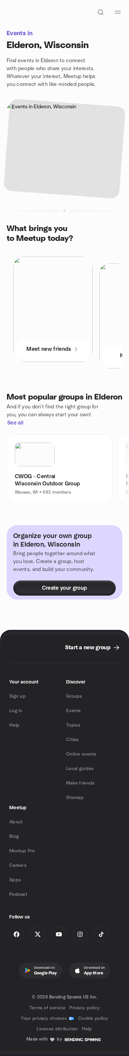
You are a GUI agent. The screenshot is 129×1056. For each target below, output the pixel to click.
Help (14, 725)
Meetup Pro (22, 851)
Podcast (18, 894)
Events (73, 710)
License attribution (57, 1029)
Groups (74, 696)
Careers (17, 865)
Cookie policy (93, 1018)
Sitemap (75, 797)
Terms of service (47, 1008)
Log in (15, 710)
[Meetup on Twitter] (37, 934)
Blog (14, 836)
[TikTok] (101, 934)
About (15, 822)
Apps (15, 880)
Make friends (80, 783)
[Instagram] (80, 934)
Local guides (80, 768)
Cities (72, 739)
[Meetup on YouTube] (59, 934)
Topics (73, 725)
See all (15, 422)
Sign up (17, 696)
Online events (81, 754)
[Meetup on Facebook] (16, 934)
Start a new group (87, 647)
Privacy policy (84, 1008)
